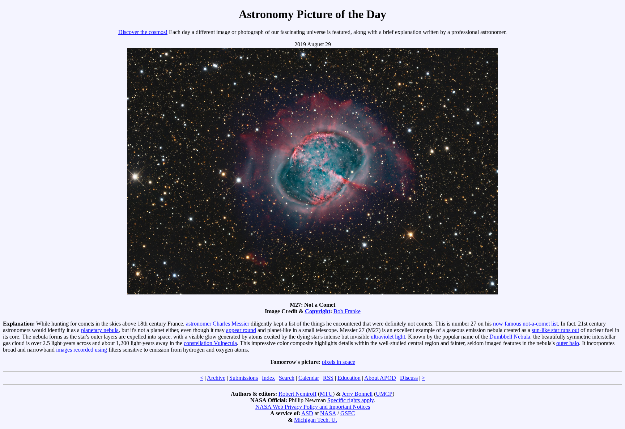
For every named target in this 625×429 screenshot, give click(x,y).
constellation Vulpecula (210, 343)
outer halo (567, 343)
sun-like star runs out (555, 330)
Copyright (317, 311)
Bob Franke (347, 311)
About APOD (380, 378)
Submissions (243, 378)
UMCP (384, 394)
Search (286, 378)
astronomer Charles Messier (217, 323)
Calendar (308, 378)
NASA (328, 413)
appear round (241, 330)
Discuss (409, 378)
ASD (307, 413)
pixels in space (338, 362)
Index (268, 378)
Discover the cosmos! (142, 32)
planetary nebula (100, 330)
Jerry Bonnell (357, 394)
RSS (328, 378)
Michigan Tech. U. (315, 420)
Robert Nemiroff (297, 394)
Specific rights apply (350, 400)
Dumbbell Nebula (509, 337)
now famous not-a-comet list (525, 323)
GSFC (347, 413)
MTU (326, 394)
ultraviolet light (388, 337)
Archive (216, 378)
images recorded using (81, 350)
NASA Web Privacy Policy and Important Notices (312, 407)
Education (349, 378)
